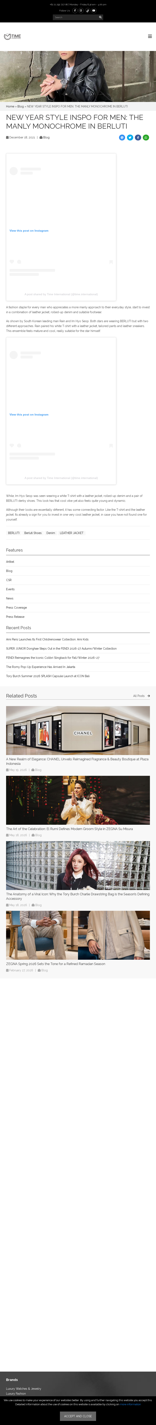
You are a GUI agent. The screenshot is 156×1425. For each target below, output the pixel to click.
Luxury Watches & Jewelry (23, 1388)
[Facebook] (75, 10)
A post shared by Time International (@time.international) (61, 294)
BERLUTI (14, 533)
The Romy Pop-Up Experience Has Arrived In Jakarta (40, 667)
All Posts (139, 696)
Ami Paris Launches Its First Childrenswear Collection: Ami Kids (47, 639)
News (9, 598)
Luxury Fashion (16, 1393)
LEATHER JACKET (71, 533)
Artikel (10, 561)
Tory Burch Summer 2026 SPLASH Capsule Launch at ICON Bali (48, 676)
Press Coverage (16, 607)
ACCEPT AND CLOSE (78, 1416)
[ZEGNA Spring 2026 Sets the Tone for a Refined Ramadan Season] (78, 935)
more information (130, 1404)
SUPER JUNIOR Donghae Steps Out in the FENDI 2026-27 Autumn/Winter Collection (61, 648)
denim (51, 533)
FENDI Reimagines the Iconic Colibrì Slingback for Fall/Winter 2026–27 (52, 657)
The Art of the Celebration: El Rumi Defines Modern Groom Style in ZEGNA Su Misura (69, 829)
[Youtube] (93, 10)
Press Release (15, 616)
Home (10, 106)
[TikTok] (87, 10)
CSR (9, 580)
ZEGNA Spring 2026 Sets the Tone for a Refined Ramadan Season (55, 964)
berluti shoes (33, 533)
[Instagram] (81, 10)
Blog (20, 106)
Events (10, 589)
